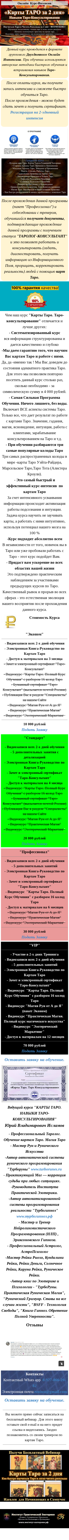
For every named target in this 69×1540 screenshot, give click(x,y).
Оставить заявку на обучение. (34, 1059)
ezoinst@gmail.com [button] (50, 1391)
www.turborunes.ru (46, 1169)
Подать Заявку (34, 729)
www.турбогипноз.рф (35, 1216)
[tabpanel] (34, 62)
